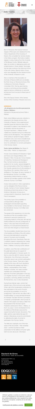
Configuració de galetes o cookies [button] (13, 405)
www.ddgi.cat (5, 364)
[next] (29, 339)
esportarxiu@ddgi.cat (7, 363)
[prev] (5, 339)
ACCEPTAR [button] (28, 405)
